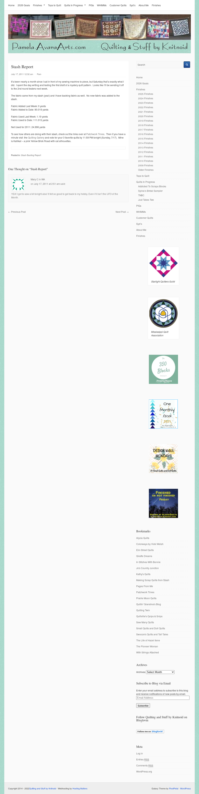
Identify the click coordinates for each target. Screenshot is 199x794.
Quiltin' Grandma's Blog (148, 604)
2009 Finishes (145, 165)
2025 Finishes (145, 93)
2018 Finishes (145, 125)
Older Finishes (146, 169)
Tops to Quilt (54, 5)
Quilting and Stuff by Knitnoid (42, 788)
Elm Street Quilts (145, 550)
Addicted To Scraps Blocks (152, 186)
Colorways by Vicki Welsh (149, 544)
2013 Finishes (145, 147)
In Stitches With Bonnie (148, 562)
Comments (144, 765)
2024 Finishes (145, 98)
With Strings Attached (147, 652)
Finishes (37, 5)
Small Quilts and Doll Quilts (150, 628)
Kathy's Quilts (143, 574)
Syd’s (132, 5)
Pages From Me (144, 586)
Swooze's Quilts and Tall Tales (152, 634)
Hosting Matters (79, 788)
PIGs (91, 5)
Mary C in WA (38, 179)
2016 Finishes (145, 134)
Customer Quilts (118, 5)
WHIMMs (101, 5)
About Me (144, 5)
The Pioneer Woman (147, 646)
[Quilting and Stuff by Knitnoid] (99, 52)
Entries (142, 759)
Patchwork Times (95, 134)
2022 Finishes (145, 107)
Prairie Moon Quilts (146, 598)
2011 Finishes (145, 156)
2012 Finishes (145, 151)
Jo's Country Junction (147, 568)
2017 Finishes (145, 129)
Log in (139, 753)
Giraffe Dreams (144, 556)
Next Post (122, 211)
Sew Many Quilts (145, 622)
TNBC (141, 195)
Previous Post (17, 211)
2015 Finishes (145, 138)
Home (11, 5)
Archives (140, 672)
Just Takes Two (146, 199)
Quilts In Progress (73, 5)
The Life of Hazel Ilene (148, 640)
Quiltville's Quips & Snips (149, 616)
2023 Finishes (145, 102)
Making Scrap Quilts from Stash (152, 580)
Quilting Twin (143, 610)
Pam (39, 74)
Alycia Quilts (142, 538)
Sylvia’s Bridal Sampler (150, 190)
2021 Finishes (145, 111)
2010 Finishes (145, 160)
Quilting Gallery (36, 137)
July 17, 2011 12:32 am (22, 74)
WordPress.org (144, 771)
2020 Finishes (145, 116)
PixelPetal (173, 788)
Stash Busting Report (31, 155)
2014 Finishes (145, 143)
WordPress (185, 788)
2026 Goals (24, 5)
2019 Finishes (145, 120)
